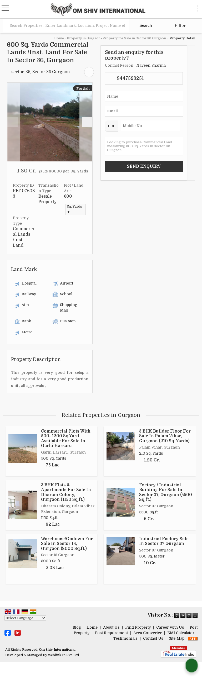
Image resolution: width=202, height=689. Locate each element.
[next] (87, 122)
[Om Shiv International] (97, 9)
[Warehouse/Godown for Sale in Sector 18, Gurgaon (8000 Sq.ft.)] (22, 553)
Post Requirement (111, 633)
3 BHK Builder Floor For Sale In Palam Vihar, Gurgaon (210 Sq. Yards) (165, 436)
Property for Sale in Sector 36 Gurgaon (134, 38)
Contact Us (153, 638)
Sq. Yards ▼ (74, 209)
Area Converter (147, 633)
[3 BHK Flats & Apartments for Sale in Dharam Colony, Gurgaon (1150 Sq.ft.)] (22, 505)
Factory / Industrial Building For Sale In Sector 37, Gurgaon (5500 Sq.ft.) (165, 492)
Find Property (138, 627)
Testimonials (125, 638)
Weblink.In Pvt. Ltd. (64, 655)
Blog (77, 627)
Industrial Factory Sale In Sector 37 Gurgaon (164, 541)
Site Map (176, 638)
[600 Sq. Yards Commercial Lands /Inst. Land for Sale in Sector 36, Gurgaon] (49, 122)
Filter (180, 25)
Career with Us (170, 627)
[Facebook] (7, 632)
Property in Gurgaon (83, 38)
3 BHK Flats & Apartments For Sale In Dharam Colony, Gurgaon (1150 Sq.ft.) (66, 492)
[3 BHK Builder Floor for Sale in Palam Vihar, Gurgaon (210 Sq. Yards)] (121, 446)
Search (145, 25)
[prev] (12, 122)
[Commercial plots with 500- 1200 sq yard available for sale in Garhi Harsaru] (22, 448)
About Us (111, 627)
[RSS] (193, 638)
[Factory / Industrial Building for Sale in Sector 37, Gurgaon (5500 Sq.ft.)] (121, 502)
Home (59, 38)
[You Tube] (17, 632)
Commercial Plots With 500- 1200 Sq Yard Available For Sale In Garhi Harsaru (65, 438)
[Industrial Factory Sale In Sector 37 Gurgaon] (121, 551)
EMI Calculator (180, 633)
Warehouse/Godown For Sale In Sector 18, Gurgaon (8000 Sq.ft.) (67, 544)
